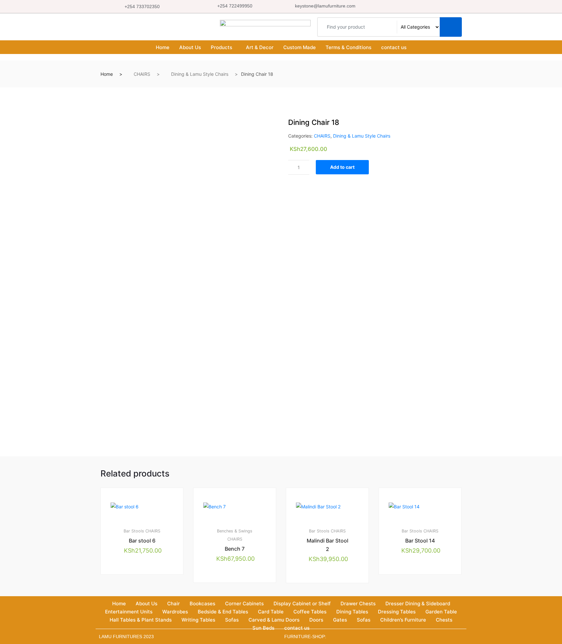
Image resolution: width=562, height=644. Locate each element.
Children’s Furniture (403, 620)
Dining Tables (352, 612)
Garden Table (441, 612)
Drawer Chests (358, 603)
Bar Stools (134, 531)
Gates (340, 620)
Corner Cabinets (244, 603)
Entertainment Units (129, 612)
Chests (444, 620)
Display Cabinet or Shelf (302, 603)
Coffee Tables (310, 612)
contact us (394, 47)
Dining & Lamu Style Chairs (199, 74)
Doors (316, 620)
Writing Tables (198, 620)
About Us (190, 47)
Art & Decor (260, 47)
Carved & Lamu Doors (274, 620)
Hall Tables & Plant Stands (141, 620)
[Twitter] (418, 6)
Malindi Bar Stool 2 (327, 544)
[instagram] (432, 6)
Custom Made (299, 47)
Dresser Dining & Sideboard (417, 603)
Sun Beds (263, 628)
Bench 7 (235, 548)
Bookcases (202, 603)
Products (221, 47)
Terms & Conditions (348, 47)
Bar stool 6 (142, 540)
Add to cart (342, 167)
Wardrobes (175, 612)
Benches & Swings (234, 531)
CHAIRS (142, 74)
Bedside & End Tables (223, 612)
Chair (173, 603)
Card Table (271, 612)
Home (162, 47)
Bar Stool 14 (420, 540)
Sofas (232, 620)
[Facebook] (403, 6)
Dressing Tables (397, 612)
